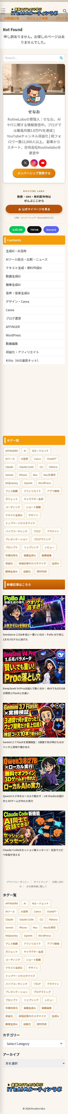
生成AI (55, 563)
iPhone (23, 475)
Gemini (9, 475)
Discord (51, 229)
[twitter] (25, 163)
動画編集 (12, 343)
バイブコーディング (16, 531)
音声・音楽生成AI (18, 293)
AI (25, 450)
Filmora (53, 467)
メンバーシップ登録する (34, 173)
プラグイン (53, 531)
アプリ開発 (53, 491)
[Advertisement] (34, 400)
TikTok (34, 229)
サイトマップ (40, 881)
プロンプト (11, 547)
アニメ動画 (11, 491)
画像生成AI (13, 284)
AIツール (10, 459)
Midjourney (11, 483)
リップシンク (31, 547)
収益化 (9, 563)
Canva (10, 310)
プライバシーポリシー (17, 881)
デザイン (33, 515)
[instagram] (34, 163)
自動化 (27, 571)
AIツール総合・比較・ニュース (27, 259)
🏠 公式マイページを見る (34, 209)
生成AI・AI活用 (16, 251)
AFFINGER (13, 326)
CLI (41, 467)
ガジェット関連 (37, 18)
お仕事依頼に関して (36, 886)
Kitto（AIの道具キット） (23, 360)
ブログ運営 (13, 318)
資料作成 (42, 571)
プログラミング (42, 539)
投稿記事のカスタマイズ (32, 563)
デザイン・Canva (17, 301)
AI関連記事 (11, 18)
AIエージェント (40, 450)
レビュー (49, 547)
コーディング (12, 507)
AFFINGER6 (11, 450)
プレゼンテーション (16, 539)
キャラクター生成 (33, 499)
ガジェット (11, 499)
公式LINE (17, 229)
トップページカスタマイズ (20, 523)
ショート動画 (33, 507)
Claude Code (26, 467)
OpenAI (28, 483)
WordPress (13, 335)
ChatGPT (51, 459)
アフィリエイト (32, 491)
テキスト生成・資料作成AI (24, 267)
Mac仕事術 (50, 475)
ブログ (37, 531)
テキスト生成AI (13, 515)
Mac (35, 475)
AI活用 (24, 459)
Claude (9, 467)
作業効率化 (11, 555)
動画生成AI (13, 276)
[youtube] (42, 163)
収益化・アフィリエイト (22, 352)
